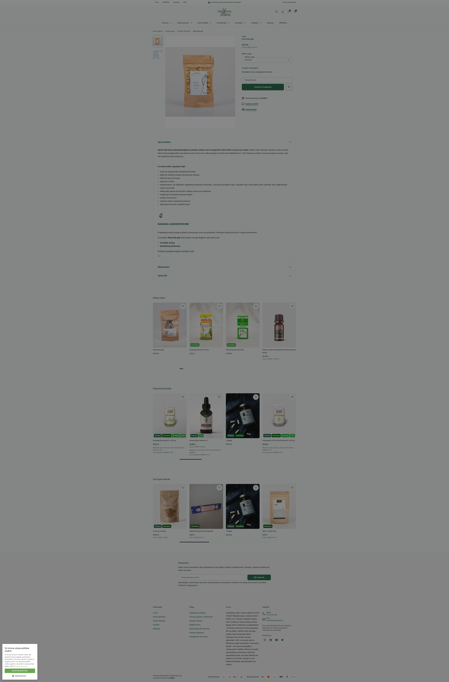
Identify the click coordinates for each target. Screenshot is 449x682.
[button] (20, 676)
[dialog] (19, 662)
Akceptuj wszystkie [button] (20, 671)
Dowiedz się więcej (21, 666)
